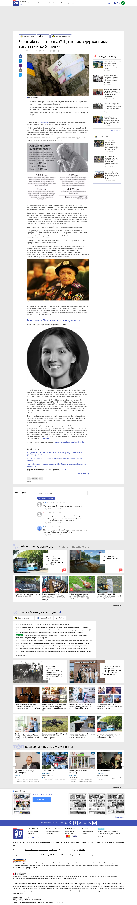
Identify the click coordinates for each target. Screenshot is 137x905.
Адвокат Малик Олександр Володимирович (24, 772)
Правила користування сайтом (108, 831)
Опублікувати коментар (46, 498)
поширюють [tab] (80, 546)
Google (63, 470)
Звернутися (49, 833)
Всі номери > (119, 817)
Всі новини (32, 3)
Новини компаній (87, 831)
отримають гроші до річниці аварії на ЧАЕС (69, 442)
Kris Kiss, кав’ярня (103, 771)
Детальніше (31, 833)
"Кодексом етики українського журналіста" (49, 842)
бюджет (34, 478)
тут (14, 845)
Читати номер (41, 800)
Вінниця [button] (21, 4)
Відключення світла (63, 36)
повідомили (44, 122)
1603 (59, 51)
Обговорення (43, 3)
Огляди (84, 834)
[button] (59, 612)
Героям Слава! (29, 36)
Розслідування (54, 3)
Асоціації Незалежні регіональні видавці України (41, 850)
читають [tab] (62, 546)
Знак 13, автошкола (49, 771)
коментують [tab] (45, 546)
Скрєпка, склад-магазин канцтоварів (78, 772)
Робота (45, 36)
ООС (40, 478)
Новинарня (45, 438)
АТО (29, 478)
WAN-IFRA (82, 850)
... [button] (73, 2)
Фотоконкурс (66, 3)
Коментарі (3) (83, 474)
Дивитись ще (115, 130)
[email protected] (19, 901)
